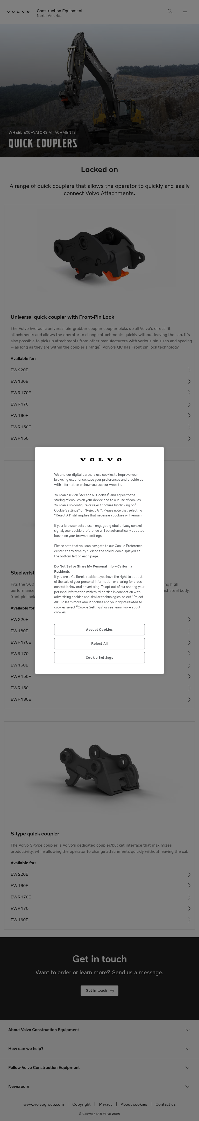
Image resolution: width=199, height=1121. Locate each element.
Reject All (99, 643)
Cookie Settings (99, 657)
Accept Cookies (99, 630)
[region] (99, 560)
